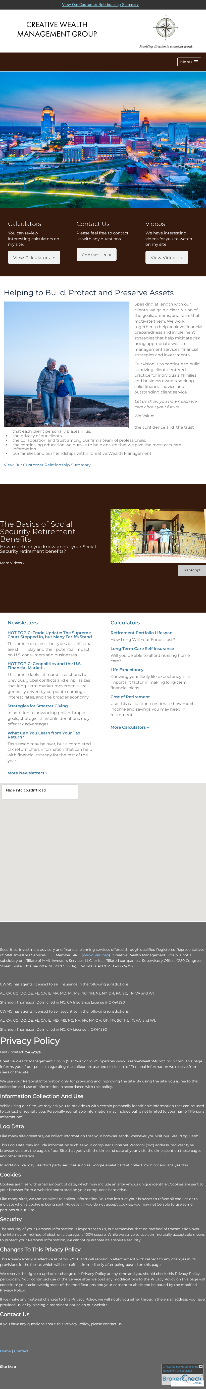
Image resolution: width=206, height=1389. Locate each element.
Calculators (125, 623)
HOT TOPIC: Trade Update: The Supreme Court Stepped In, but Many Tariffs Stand (50, 634)
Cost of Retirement (130, 696)
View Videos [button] (164, 257)
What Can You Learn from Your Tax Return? (44, 735)
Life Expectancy (127, 669)
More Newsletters (27, 773)
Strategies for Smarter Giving (38, 706)
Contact (21, 1351)
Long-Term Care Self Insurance (142, 648)
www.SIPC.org (96, 955)
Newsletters (23, 623)
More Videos (12, 563)
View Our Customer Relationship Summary (100, 4)
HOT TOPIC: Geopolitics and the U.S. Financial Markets (45, 665)
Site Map (8, 1366)
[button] (189, 62)
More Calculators (130, 727)
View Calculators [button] (31, 257)
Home (5, 1351)
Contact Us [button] (94, 255)
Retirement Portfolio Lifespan (142, 632)
